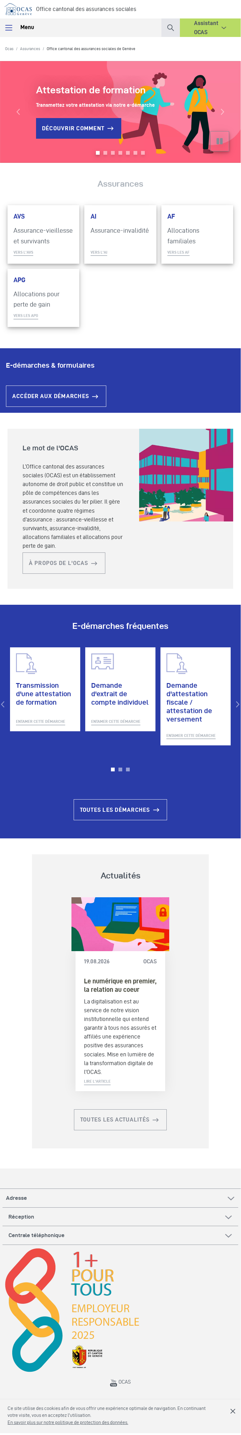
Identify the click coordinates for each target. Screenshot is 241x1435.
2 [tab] (120, 769)
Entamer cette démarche (40, 721)
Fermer (233, 1411)
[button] (170, 26)
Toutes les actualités (114, 1119)
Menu (26, 27)
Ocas (9, 48)
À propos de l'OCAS (58, 563)
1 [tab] (113, 769)
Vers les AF (178, 252)
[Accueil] (18, 8)
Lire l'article (97, 1081)
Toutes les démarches (115, 809)
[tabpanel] (45, 689)
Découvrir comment (73, 128)
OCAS (124, 1382)
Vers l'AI (99, 252)
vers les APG (25, 315)
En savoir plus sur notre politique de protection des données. (68, 1422)
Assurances (30, 48)
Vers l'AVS (23, 252)
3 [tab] (128, 769)
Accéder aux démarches (50, 396)
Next (238, 704)
